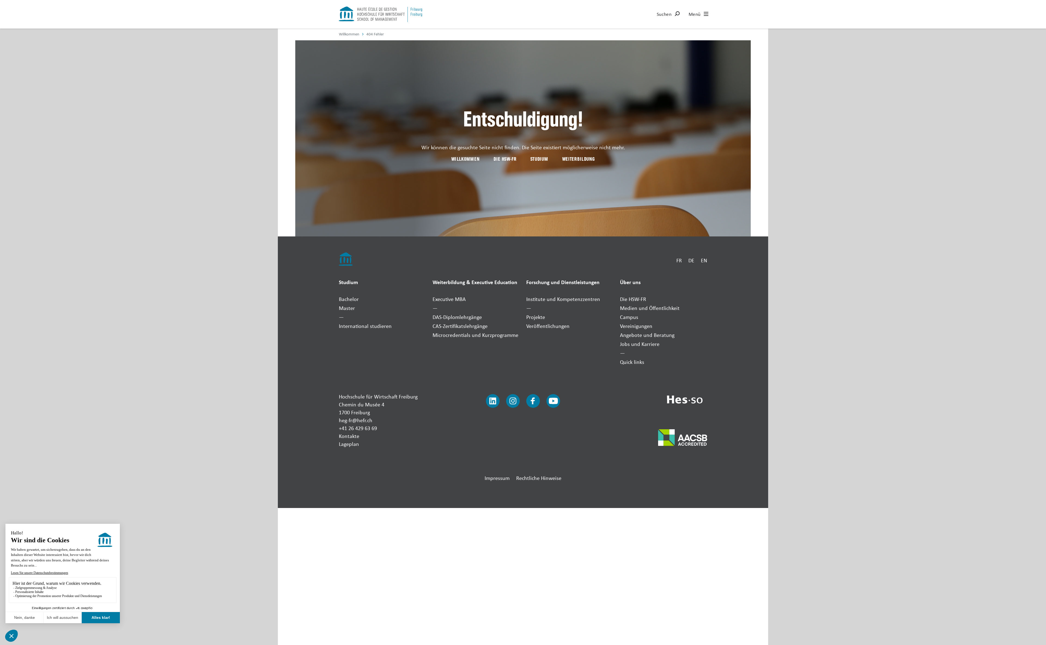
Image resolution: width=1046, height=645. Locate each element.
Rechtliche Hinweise (538, 478)
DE (691, 260)
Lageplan (349, 444)
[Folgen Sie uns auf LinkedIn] (493, 401)
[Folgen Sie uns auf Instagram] (513, 401)
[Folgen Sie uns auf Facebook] (533, 401)
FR (679, 260)
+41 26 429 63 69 (358, 428)
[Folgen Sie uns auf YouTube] (553, 401)
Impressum (497, 478)
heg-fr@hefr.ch (355, 420)
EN (704, 260)
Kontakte (349, 436)
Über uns (630, 282)
